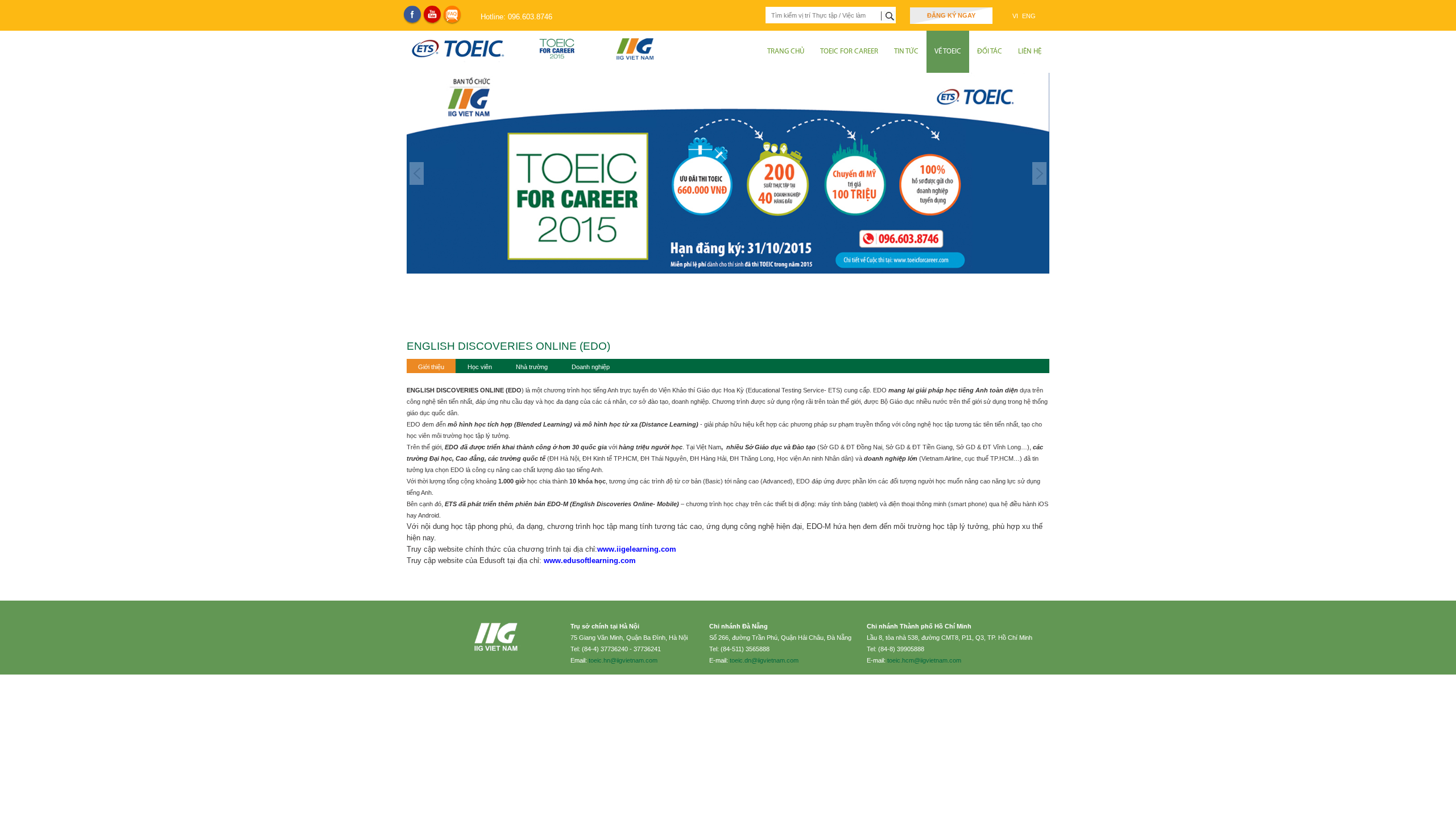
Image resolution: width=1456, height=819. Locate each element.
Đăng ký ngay (951, 15)
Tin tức (906, 51)
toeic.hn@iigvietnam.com (623, 660)
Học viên (480, 366)
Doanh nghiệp (591, 366)
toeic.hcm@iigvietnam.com (924, 660)
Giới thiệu (431, 366)
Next (1039, 173)
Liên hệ (1029, 51)
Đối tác (989, 51)
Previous (417, 173)
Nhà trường (532, 366)
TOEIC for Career (849, 51)
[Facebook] (412, 14)
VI (1016, 16)
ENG (1029, 16)
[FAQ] (452, 14)
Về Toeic (947, 51)
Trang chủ (785, 51)
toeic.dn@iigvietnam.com (764, 660)
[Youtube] (432, 14)
